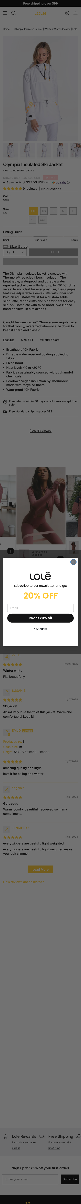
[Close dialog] (73, 562)
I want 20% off (40, 618)
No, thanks (40, 629)
